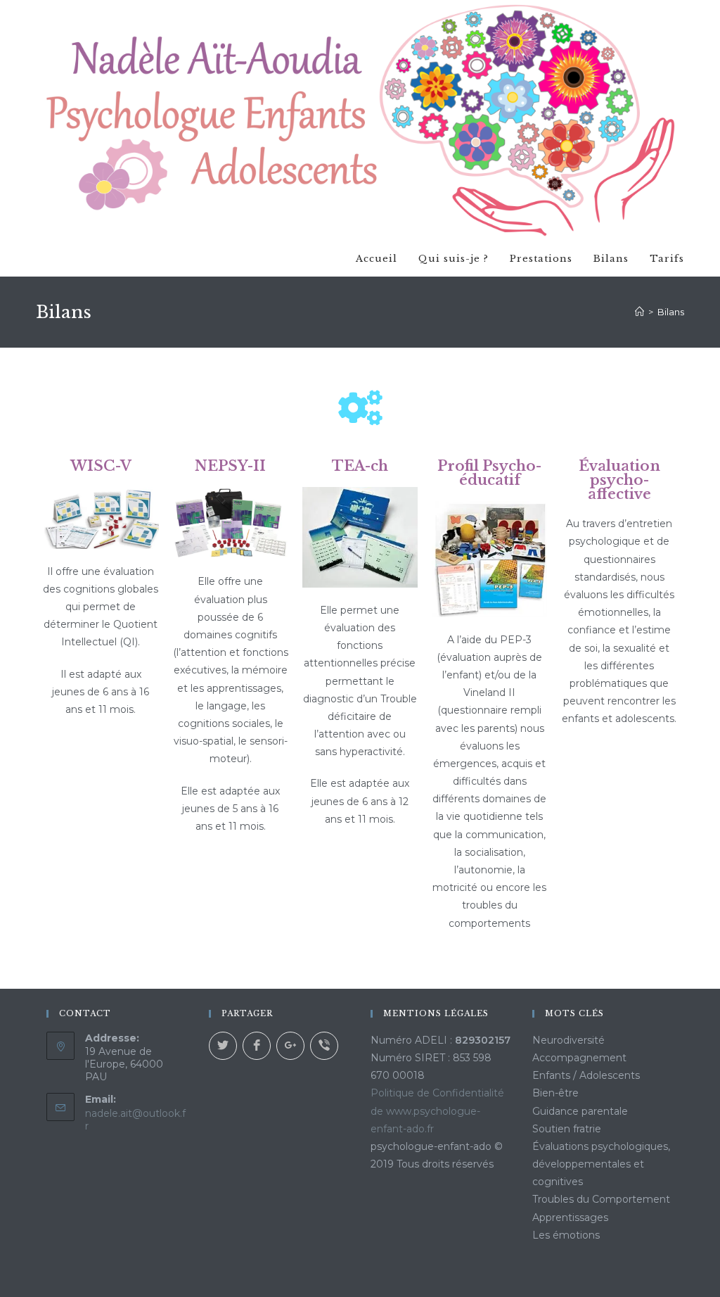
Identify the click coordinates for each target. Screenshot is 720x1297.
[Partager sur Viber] (324, 1046)
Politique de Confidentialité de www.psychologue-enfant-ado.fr (437, 1110)
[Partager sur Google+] (290, 1046)
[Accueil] (639, 311)
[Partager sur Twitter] (223, 1046)
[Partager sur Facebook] (257, 1046)
